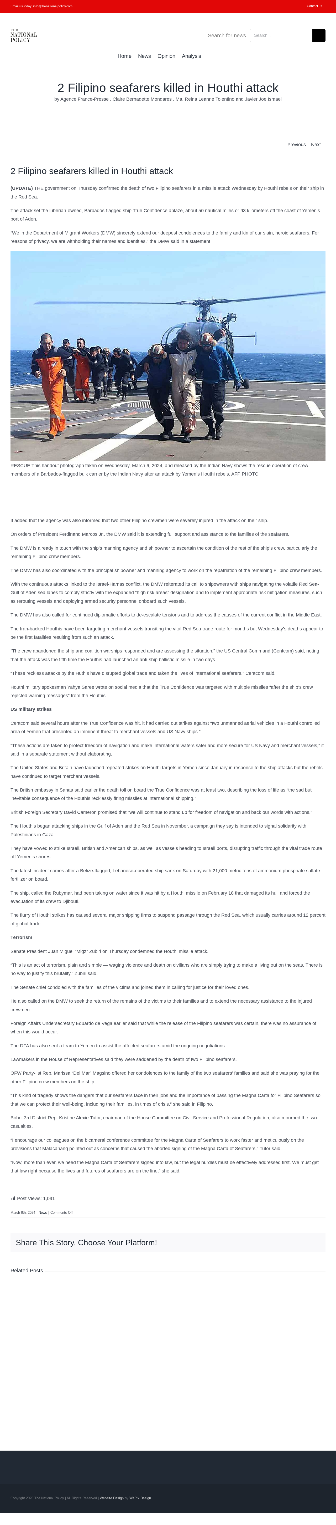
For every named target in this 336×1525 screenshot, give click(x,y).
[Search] (210, 55)
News (43, 1213)
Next (316, 144)
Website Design (112, 1498)
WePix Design (140, 1498)
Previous (296, 144)
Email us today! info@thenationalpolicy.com (41, 6)
